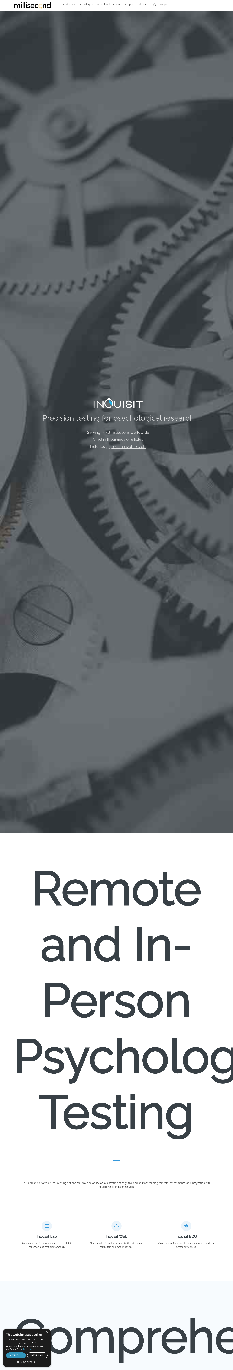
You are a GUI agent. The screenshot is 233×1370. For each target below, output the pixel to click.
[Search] (155, 5)
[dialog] (5, 1364)
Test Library (67, 4)
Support (130, 4)
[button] (85, 4)
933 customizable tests (126, 446)
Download (103, 4)
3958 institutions (115, 432)
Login (163, 4)
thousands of (118, 439)
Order (117, 4)
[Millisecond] (32, 5)
